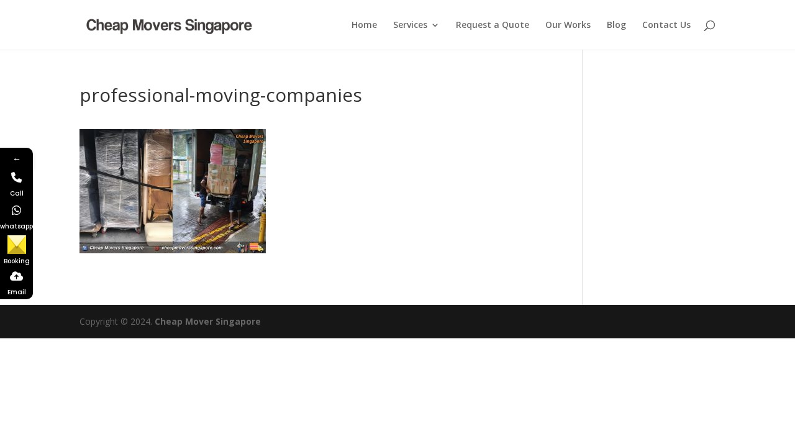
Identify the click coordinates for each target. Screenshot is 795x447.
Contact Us (666, 25)
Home (364, 25)
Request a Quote (492, 25)
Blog (616, 25)
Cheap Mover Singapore (208, 321)
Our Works (568, 25)
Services (410, 25)
